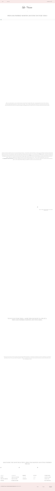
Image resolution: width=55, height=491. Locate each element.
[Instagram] (35, 1)
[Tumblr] (41, 1)
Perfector (11, 158)
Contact (2, 475)
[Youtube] (37, 1)
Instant (8, 158)
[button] (27, 11)
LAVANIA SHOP (14, 475)
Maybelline (5, 158)
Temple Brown (18, 486)
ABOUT (35, 477)
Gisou (30, 155)
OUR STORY (24, 477)
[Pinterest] (39, 1)
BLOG (34, 478)
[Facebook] (33, 1)
